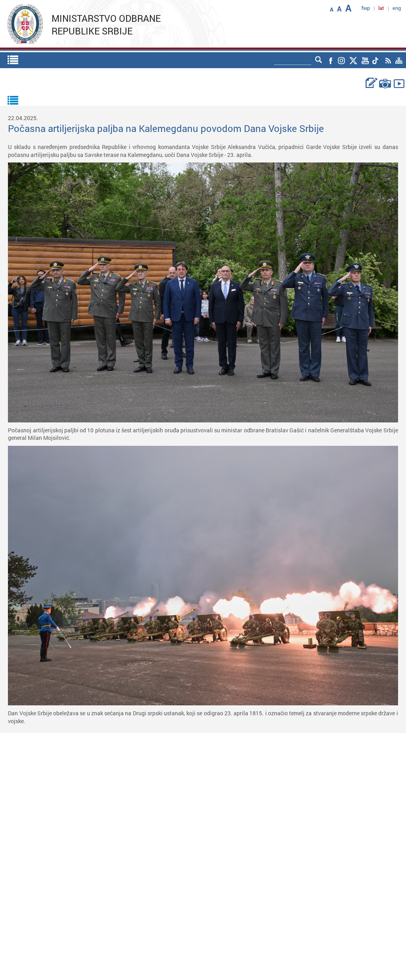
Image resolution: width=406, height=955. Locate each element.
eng (397, 7)
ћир (366, 7)
